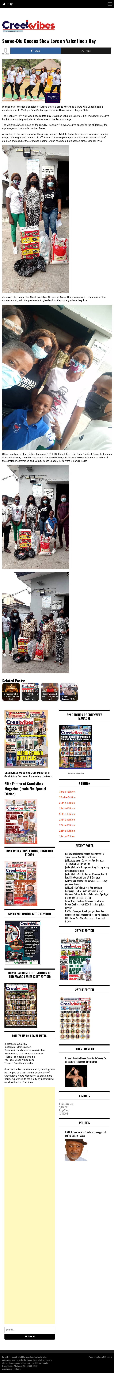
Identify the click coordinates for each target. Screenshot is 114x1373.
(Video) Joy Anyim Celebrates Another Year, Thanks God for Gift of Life (84, 862)
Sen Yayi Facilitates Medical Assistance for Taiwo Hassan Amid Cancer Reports (84, 855)
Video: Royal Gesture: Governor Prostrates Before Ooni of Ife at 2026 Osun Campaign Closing (84, 904)
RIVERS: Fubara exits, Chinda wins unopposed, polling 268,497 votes (85, 1134)
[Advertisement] (29, 1205)
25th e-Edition (67, 830)
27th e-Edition (67, 819)
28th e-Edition (67, 814)
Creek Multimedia (105, 1356)
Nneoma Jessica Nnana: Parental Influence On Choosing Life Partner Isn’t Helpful (85, 1060)
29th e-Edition (67, 808)
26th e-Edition (67, 825)
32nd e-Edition (67, 797)
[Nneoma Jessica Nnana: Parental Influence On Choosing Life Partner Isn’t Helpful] (76, 1076)
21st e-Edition (67, 836)
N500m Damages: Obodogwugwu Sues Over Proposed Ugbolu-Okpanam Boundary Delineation (87, 912)
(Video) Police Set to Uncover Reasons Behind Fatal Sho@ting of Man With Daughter (86, 875)
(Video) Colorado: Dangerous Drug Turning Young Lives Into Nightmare (87, 869)
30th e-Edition (67, 803)
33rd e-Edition (67, 791)
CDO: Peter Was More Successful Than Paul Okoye (85, 919)
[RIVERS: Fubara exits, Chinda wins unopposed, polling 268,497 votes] (76, 1150)
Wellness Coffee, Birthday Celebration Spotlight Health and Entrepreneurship (87, 896)
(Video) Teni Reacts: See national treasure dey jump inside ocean (86, 882)
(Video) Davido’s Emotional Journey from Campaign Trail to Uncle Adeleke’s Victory (84, 889)
